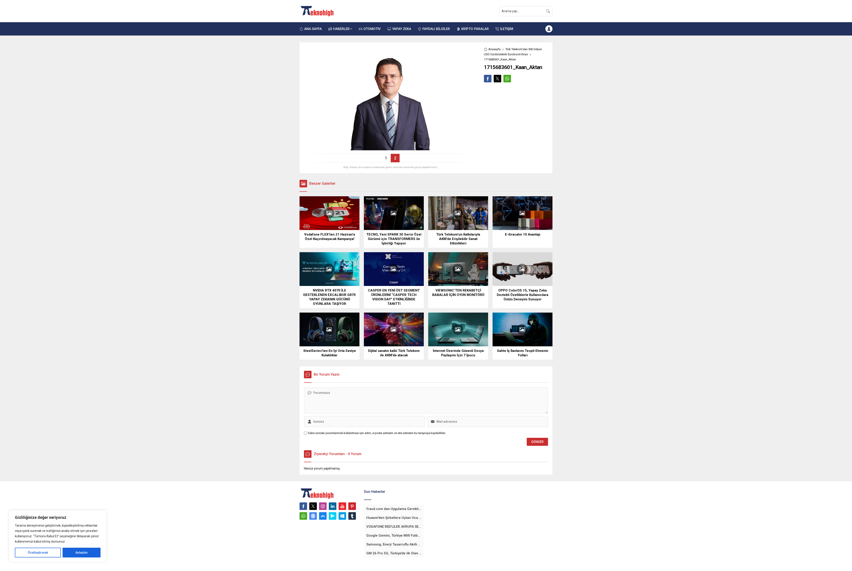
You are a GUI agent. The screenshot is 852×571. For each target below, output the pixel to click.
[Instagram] (323, 506)
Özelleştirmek (38, 552)
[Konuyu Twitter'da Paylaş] (497, 78)
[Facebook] (303, 506)
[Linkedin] (332, 506)
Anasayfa (494, 49)
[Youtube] (342, 506)
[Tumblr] (352, 516)
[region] (57, 536)
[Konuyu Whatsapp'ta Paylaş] (507, 78)
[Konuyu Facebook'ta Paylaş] (487, 78)
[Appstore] (323, 516)
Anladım (81, 552)
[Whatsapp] (303, 516)
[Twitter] (313, 506)
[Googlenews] (313, 516)
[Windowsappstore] (342, 516)
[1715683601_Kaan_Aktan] (390, 148)
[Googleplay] (332, 516)
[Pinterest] (352, 506)
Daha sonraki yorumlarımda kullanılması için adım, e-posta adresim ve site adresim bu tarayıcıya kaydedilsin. (377, 433)
